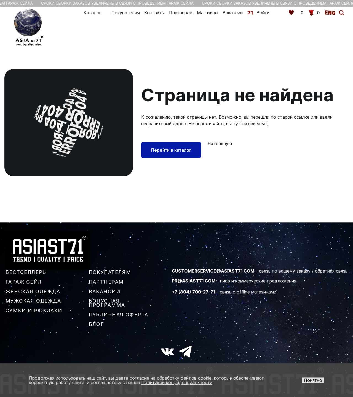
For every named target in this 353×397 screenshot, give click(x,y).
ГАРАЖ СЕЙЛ (24, 282)
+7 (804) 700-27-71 (193, 292)
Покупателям (110, 272)
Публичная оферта (118, 315)
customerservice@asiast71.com (213, 271)
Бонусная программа (107, 303)
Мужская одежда (33, 301)
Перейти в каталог (171, 150)
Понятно (313, 380)
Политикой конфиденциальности (176, 382)
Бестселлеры (26, 272)
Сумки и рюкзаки (34, 311)
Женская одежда (33, 292)
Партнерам (106, 282)
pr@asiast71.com (193, 281)
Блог (96, 324)
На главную (220, 143)
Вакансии (105, 292)
